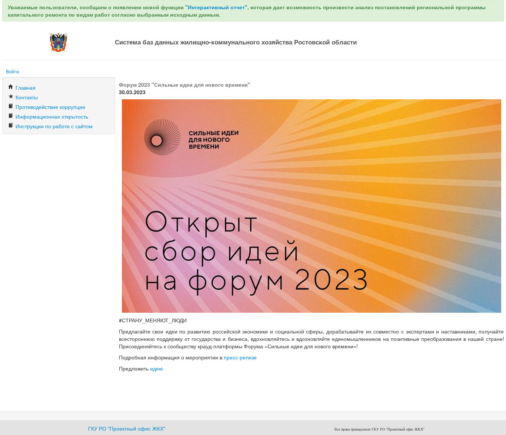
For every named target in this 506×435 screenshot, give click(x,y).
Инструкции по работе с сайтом (53, 126)
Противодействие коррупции (49, 106)
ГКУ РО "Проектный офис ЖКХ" (126, 428)
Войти (12, 71)
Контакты (26, 97)
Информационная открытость (51, 116)
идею (156, 368)
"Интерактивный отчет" (216, 7)
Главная (25, 87)
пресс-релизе (240, 357)
